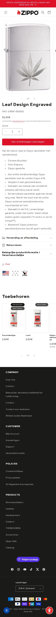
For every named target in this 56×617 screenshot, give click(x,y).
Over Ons (10, 380)
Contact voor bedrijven (18, 409)
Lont (28, 335)
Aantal (5, 126)
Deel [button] (7, 264)
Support (10, 447)
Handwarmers (13, 515)
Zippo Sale (11, 541)
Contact (10, 403)
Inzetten (10, 509)
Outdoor (10, 522)
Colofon (10, 386)
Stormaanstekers (14, 502)
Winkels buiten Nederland (19, 416)
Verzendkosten (18, 121)
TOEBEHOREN (13, 528)
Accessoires (12, 535)
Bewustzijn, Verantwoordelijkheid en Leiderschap (24, 394)
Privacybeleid (13, 478)
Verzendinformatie (15, 453)
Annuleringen (12, 440)
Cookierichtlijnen (14, 471)
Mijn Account (12, 434)
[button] (6, 12)
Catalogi (10, 548)
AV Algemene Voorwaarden (20, 484)
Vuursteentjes (9, 335)
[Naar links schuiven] (22, 99)
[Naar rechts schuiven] (34, 99)
